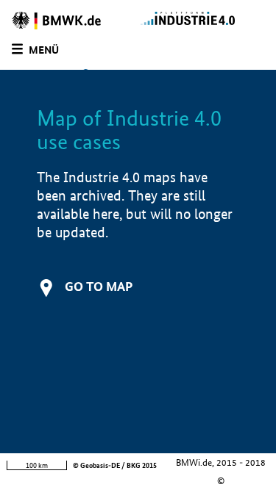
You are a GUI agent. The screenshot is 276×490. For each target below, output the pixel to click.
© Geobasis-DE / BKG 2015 (115, 465)
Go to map (98, 286)
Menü (44, 50)
